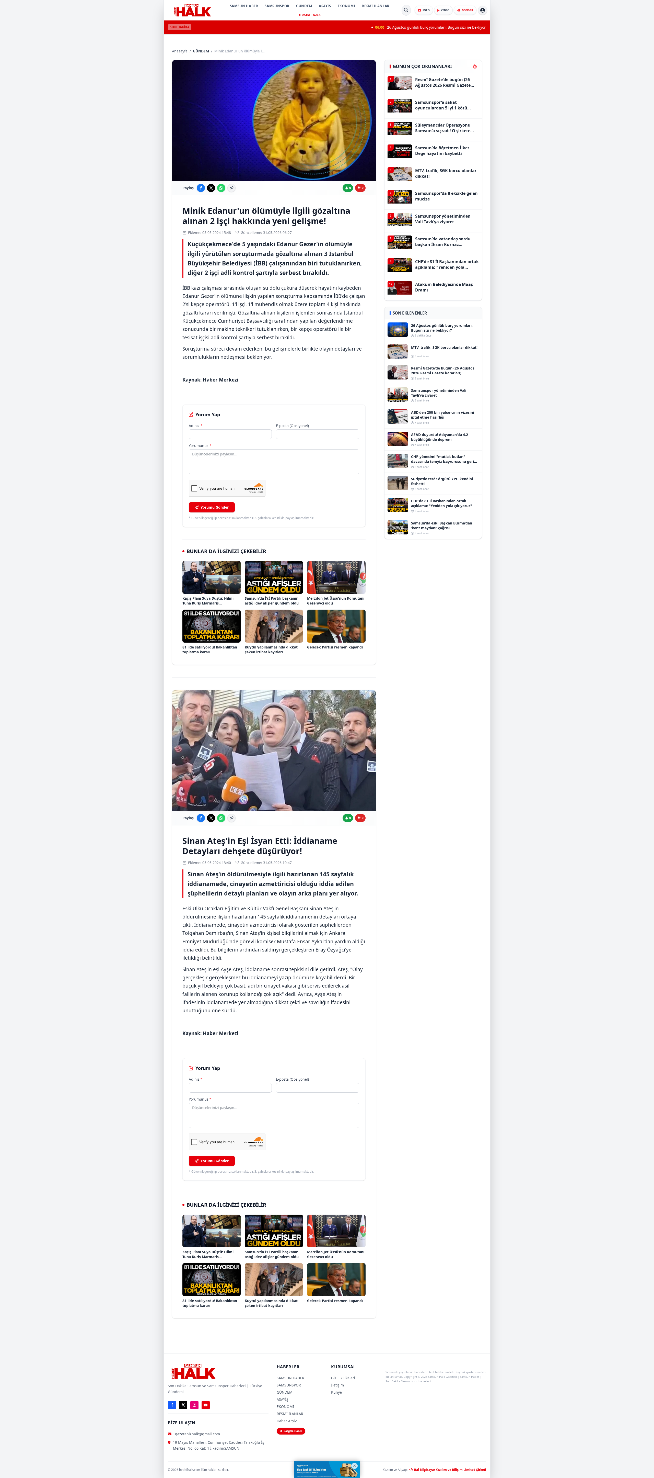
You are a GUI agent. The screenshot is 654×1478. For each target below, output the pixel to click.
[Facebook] (172, 1405)
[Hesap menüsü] (482, 10)
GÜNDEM (304, 6)
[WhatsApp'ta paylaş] (221, 188)
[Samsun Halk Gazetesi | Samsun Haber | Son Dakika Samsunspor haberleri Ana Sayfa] (192, 10)
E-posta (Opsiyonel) (292, 425)
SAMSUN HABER (244, 6)
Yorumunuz (200, 445)
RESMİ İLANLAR (375, 6)
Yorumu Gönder (215, 507)
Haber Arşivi (287, 1420)
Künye (336, 1392)
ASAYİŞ (325, 6)
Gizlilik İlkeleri (343, 1377)
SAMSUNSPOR (277, 6)
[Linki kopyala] (231, 188)
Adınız (196, 425)
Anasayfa (180, 51)
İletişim (337, 1385)
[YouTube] (206, 1405)
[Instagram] (194, 1405)
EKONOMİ (346, 6)
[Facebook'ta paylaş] (201, 188)
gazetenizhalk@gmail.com (197, 1433)
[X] (183, 1405)
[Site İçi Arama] (406, 10)
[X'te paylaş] (211, 188)
